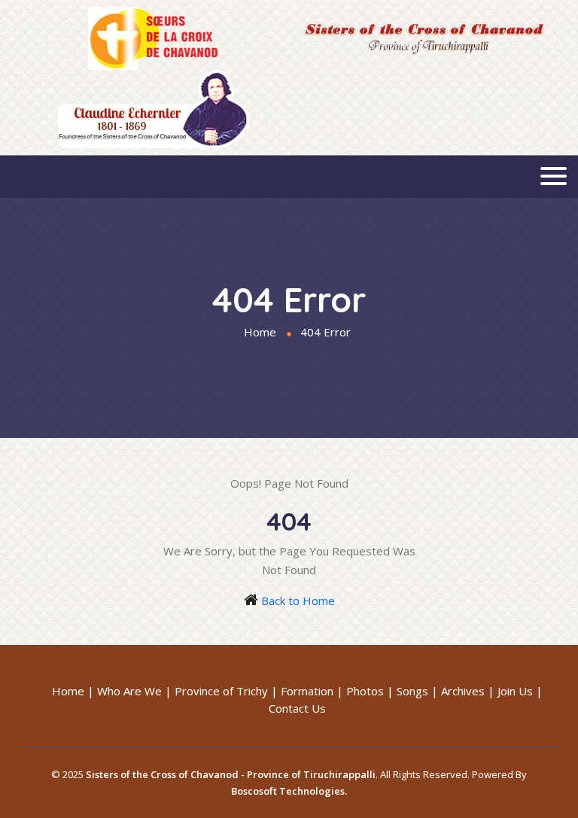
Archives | (467, 690)
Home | (73, 690)
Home (260, 331)
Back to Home (298, 600)
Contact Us (297, 708)
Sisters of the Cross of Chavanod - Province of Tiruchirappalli (231, 774)
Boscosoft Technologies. (289, 791)
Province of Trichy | (226, 690)
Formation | (312, 690)
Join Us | (520, 690)
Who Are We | (134, 690)
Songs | (417, 690)
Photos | (370, 690)
